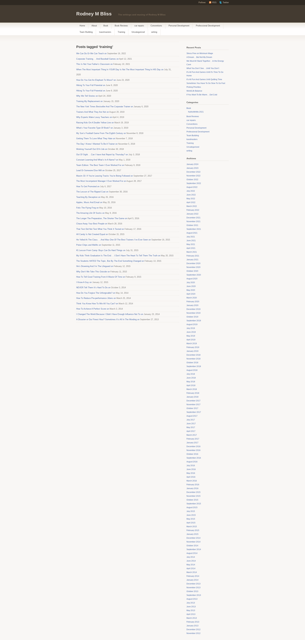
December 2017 (193, 401)
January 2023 (192, 168)
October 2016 (192, 454)
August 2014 (191, 553)
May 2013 (190, 610)
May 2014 (190, 565)
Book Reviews (121, 25)
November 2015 (193, 496)
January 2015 (192, 534)
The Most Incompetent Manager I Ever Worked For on (101, 181)
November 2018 (193, 359)
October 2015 (192, 500)
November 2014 (193, 542)
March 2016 (191, 481)
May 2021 (190, 244)
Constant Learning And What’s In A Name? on (97, 160)
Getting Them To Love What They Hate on (95, 138)
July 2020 (190, 282)
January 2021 (192, 260)
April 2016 (190, 477)
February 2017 (192, 439)
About (94, 25)
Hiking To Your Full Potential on (90, 85)
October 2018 (192, 362)
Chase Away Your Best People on (91, 223)
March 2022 (191, 206)
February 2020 (192, 301)
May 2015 (190, 519)
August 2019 (191, 324)
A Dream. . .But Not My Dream (199, 57)
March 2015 (191, 526)
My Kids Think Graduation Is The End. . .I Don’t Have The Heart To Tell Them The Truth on (118, 255)
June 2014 (191, 561)
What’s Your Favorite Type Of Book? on (94, 128)
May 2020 (190, 290)
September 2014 (193, 549)
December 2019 (193, 309)
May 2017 (190, 427)
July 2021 (190, 237)
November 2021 (193, 221)
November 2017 (193, 404)
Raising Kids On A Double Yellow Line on (95, 122)
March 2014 (191, 572)
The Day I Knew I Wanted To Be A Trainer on (97, 144)
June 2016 (191, 469)
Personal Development (179, 25)
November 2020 (193, 267)
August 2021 (191, 233)
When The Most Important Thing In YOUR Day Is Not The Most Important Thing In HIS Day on (119, 69)
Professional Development (208, 25)
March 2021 (191, 252)
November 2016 (193, 450)
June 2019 (191, 332)
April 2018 (190, 385)
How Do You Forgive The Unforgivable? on (95, 293)
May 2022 (190, 198)
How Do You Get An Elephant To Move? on (96, 80)
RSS (214, 2)
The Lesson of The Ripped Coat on (92, 192)
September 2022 (193, 183)
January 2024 (192, 164)
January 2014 (192, 580)
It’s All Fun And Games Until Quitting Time (204, 79)
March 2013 (191, 618)
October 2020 (192, 271)
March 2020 (191, 298)
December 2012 (193, 629)
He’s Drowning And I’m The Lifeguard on (94, 266)
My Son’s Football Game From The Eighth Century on (101, 133)
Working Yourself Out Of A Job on (91, 149)
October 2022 (192, 179)
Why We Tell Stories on (87, 96)
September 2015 (193, 504)
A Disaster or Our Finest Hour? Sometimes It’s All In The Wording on (107, 319)
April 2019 (190, 340)
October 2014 (192, 546)
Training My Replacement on (89, 101)
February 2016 (192, 484)
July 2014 (190, 557)
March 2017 (191, 435)
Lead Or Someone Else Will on (90, 170)
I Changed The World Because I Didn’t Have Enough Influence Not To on (109, 314)
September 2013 (193, 595)
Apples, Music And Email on (89, 202)
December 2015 (193, 492)
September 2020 (193, 275)
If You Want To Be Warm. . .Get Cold (201, 95)
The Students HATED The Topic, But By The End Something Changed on (110, 261)
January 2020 (192, 305)
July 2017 (190, 420)
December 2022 (193, 172)
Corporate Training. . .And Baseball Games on (97, 59)
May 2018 (190, 382)
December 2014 (193, 538)
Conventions (156, 25)
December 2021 (193, 218)
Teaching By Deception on (88, 197)
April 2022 (190, 202)
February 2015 (192, 530)
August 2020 (191, 279)
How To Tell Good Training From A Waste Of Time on (100, 277)
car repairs (139, 25)
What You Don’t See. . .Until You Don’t (202, 68)
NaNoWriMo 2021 (196, 112)
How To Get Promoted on (87, 186)
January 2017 (192, 443)
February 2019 (192, 347)
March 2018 (191, 389)
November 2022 (193, 176)
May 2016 (190, 473)
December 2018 (193, 355)
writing (154, 32)
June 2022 (191, 195)
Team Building (86, 32)
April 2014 (190, 568)
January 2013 (192, 626)
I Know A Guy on (84, 282)
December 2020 (193, 263)
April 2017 (190, 431)
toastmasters (105, 32)
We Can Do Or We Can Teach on (91, 53)
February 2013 (192, 622)
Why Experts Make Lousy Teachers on (94, 117)
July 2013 (190, 603)
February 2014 (192, 576)
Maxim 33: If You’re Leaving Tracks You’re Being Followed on (104, 176)
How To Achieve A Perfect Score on (92, 309)
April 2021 (190, 248)
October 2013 (192, 591)
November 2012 (193, 633)
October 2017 (192, 408)
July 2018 (190, 374)
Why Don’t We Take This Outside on (93, 271)
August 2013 (191, 599)
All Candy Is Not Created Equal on (92, 234)
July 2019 (190, 328)
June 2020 (191, 286)
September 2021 (193, 229)
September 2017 (193, 412)
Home (82, 25)
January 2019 (192, 351)
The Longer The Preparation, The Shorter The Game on (101, 218)
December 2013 (193, 584)
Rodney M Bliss (94, 13)
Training (121, 32)
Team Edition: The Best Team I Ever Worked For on (100, 165)
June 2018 (191, 378)
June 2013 (191, 607)
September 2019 (193, 321)
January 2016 (192, 488)
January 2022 (192, 214)
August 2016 (191, 462)
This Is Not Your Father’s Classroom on (94, 64)
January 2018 (192, 397)
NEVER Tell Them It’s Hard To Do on (93, 287)
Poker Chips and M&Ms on (88, 245)
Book (105, 25)
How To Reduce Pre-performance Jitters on (96, 298)
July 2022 (190, 191)
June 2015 (191, 515)
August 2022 (191, 187)
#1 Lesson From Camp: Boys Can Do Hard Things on (100, 250)
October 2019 (192, 317)
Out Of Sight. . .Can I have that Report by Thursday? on (102, 154)
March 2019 (191, 343)
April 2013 (190, 614)
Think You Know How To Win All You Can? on (97, 303)
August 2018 (191, 370)
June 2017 (191, 423)
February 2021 (192, 256)
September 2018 (193, 366)
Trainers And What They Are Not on (92, 112)
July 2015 (190, 511)
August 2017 (191, 416)
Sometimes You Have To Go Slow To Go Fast (205, 83)
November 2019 (193, 313)
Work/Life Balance (194, 91)
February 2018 (192, 393)
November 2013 (193, 587)
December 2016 (193, 446)
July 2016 (190, 465)
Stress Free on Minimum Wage (199, 53)
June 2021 (191, 240)
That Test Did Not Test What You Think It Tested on (100, 229)
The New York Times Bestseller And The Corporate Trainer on (104, 106)
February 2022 (192, 210)
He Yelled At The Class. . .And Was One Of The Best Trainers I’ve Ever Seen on (113, 239)
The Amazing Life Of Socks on (90, 213)
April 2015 (190, 523)
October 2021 (192, 225)
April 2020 (190, 294)
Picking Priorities (193, 87)
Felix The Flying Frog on (87, 208)
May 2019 (190, 336)
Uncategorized (138, 32)
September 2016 (193, 458)
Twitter (226, 2)
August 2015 (191, 507)
